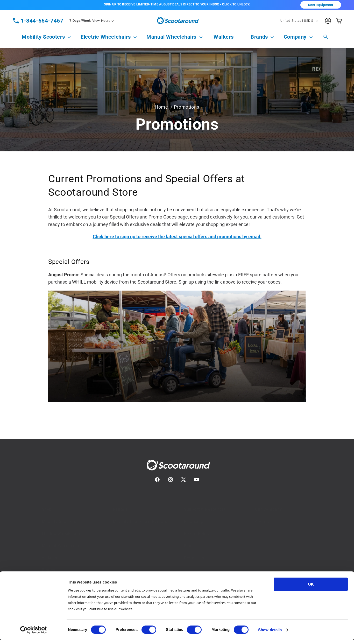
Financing (193, 516)
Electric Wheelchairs (106, 37)
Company (295, 37)
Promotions (195, 552)
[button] (43, 37)
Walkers (49, 552)
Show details (270, 630)
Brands (259, 37)
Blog (188, 540)
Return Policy (197, 528)
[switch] (148, 629)
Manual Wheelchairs (171, 37)
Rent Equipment (320, 5)
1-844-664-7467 (42, 21)
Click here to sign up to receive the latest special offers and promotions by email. (177, 236)
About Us (264, 516)
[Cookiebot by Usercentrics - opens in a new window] (33, 630)
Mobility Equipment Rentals (140, 516)
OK (311, 584)
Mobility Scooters (43, 37)
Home (161, 107)
